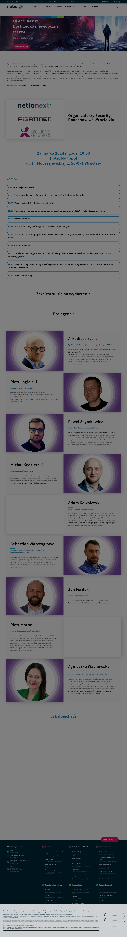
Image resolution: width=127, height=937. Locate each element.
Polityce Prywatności (14, 917)
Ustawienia (114, 925)
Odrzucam (114, 920)
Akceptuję (115, 915)
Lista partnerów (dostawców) (9, 930)
